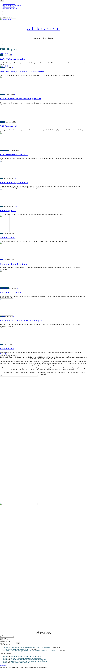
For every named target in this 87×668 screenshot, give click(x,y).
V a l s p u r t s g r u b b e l (14, 182)
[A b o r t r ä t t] (5, 231)
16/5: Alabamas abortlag (12, 59)
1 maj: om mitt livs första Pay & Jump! (16, 649)
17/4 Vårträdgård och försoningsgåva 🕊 (20, 98)
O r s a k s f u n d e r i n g (13, 263)
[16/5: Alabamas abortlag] (4, 53)
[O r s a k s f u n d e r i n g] (14, 258)
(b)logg (2, 67)
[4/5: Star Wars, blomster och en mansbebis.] (4, 66)
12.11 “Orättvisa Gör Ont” (14, 154)
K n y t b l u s (7, 348)
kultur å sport (4, 150)
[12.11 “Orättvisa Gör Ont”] (14, 149)
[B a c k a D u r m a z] (11, 286)
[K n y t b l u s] (14, 343)
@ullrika (3, 665)
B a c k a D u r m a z (10, 292)
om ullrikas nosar (9, 4)
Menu (2, 1)
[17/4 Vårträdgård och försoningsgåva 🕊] (14, 93)
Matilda (5, 658)
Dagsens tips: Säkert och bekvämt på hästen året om (28, 659)
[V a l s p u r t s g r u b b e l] (14, 177)
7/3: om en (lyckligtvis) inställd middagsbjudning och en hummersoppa (27, 647)
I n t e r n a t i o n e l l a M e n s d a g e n (21, 320)
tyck (1, 55)
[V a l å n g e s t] (14, 205)
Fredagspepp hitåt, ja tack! (20, 662)
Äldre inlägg (4, 354)
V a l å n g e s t (8, 210)
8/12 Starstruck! (8, 126)
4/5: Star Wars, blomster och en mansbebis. (22, 71)
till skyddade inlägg (10, 8)
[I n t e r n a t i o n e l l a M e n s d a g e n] (6, 315)
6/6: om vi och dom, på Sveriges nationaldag (26, 656)
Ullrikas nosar (43, 28)
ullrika (5, 656)
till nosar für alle (9, 7)
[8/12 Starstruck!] (14, 120)
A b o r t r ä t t (7, 237)
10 (16, 206)
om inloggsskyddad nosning (12, 5)
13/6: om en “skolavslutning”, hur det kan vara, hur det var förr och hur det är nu (30, 651)
